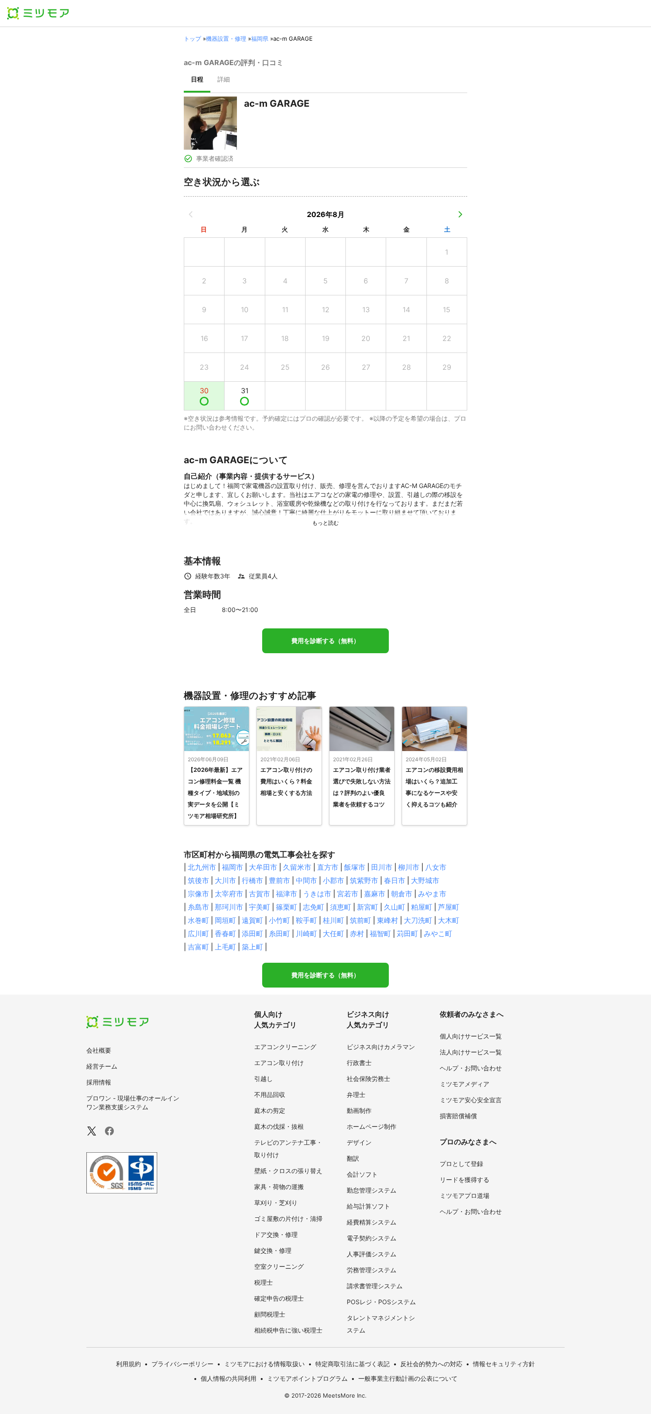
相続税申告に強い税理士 (288, 1330)
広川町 (198, 933)
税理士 (263, 1282)
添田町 (252, 933)
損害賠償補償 (458, 1116)
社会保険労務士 (368, 1078)
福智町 (380, 933)
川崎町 (306, 933)
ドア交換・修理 (276, 1234)
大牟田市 (263, 867)
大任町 (333, 933)
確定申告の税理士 (279, 1298)
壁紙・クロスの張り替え (288, 1170)
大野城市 (425, 880)
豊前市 (279, 880)
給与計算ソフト (368, 1206)
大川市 (225, 880)
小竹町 (279, 920)
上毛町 (225, 946)
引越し (263, 1078)
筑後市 (198, 880)
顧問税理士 (269, 1314)
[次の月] (460, 214)
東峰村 (387, 920)
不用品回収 (269, 1094)
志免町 (313, 907)
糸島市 (198, 907)
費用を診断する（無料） (325, 640)
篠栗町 (286, 907)
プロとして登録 (461, 1163)
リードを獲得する (464, 1179)
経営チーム (101, 1066)
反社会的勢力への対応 (431, 1364)
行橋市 (252, 880)
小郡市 (333, 880)
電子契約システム (371, 1238)
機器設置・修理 (226, 38)
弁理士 (356, 1094)
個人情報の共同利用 (228, 1378)
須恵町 (340, 907)
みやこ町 (438, 933)
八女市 (435, 867)
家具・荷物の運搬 (279, 1186)
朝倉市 (401, 893)
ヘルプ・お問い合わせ (471, 1068)
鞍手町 (306, 920)
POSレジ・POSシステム (381, 1302)
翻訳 (353, 1158)
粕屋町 (421, 907)
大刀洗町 (418, 920)
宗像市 (198, 893)
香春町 (225, 933)
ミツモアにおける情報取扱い (264, 1364)
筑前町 (360, 920)
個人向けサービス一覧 (471, 1036)
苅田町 (407, 933)
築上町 (252, 946)
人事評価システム (371, 1254)
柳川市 (408, 867)
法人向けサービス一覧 (471, 1052)
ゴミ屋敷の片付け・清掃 (288, 1218)
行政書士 (359, 1062)
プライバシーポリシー (182, 1364)
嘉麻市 (374, 893)
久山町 (394, 907)
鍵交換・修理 (272, 1250)
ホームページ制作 (371, 1126)
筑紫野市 (364, 880)
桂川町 (333, 920)
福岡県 (259, 38)
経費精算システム (371, 1222)
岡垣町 (225, 920)
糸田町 (279, 933)
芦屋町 (448, 907)
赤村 (357, 933)
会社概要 (98, 1050)
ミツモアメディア (464, 1084)
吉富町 (198, 946)
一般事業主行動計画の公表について (407, 1378)
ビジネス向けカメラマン (381, 1046)
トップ (192, 38)
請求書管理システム (375, 1286)
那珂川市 (229, 907)
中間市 (306, 880)
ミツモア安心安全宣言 (471, 1100)
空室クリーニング (279, 1266)
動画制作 (359, 1110)
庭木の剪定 (269, 1110)
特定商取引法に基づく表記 (352, 1364)
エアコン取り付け (279, 1062)
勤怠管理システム (371, 1190)
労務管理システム (371, 1270)
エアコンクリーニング (285, 1046)
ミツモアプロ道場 (464, 1195)
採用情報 (98, 1082)
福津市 (286, 893)
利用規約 (128, 1364)
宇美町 (259, 907)
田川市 (381, 867)
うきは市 (317, 893)
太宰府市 (229, 893)
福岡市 (232, 867)
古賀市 (259, 893)
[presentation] (197, 80)
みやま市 (432, 893)
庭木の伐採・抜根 (279, 1126)
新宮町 (367, 907)
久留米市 (297, 867)
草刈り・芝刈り (276, 1202)
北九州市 (202, 867)
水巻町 (198, 920)
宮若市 (347, 893)
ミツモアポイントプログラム (307, 1378)
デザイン (359, 1142)
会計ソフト (362, 1174)
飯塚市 (354, 867)
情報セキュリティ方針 (504, 1364)
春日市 (394, 880)
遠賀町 (252, 920)
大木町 (448, 920)
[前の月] (191, 214)
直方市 (327, 867)
